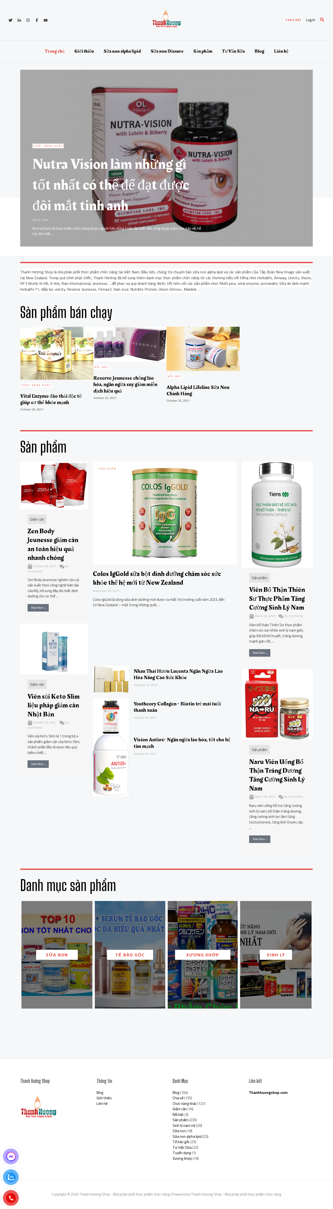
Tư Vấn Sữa (233, 51)
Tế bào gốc (130, 955)
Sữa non (57, 955)
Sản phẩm (202, 51)
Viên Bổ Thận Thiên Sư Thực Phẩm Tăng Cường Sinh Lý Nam (277, 599)
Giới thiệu (84, 51)
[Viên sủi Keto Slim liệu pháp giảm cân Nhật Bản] (54, 648)
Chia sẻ (178, 1097)
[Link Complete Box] (166, 158)
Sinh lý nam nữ (184, 1125)
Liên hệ (281, 51)
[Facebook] (37, 20)
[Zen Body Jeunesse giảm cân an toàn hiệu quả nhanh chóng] (54, 484)
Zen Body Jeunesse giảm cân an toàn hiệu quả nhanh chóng (53, 544)
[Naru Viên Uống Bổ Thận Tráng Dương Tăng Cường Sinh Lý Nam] (277, 703)
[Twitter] (10, 20)
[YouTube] (46, 20)
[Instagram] (28, 20)
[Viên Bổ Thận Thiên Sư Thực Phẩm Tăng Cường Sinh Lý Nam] (277, 514)
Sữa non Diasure (167, 51)
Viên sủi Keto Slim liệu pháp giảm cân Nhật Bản (53, 705)
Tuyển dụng (182, 1152)
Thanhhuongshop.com (268, 1092)
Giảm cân (37, 519)
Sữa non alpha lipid (122, 51)
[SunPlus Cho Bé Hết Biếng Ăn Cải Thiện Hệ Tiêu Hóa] (218, 533)
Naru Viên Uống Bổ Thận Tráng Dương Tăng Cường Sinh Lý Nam (277, 775)
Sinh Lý (276, 955)
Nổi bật (178, 1114)
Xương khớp (202, 955)
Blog (259, 51)
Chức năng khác (185, 1103)
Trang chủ (55, 51)
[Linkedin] (19, 20)
